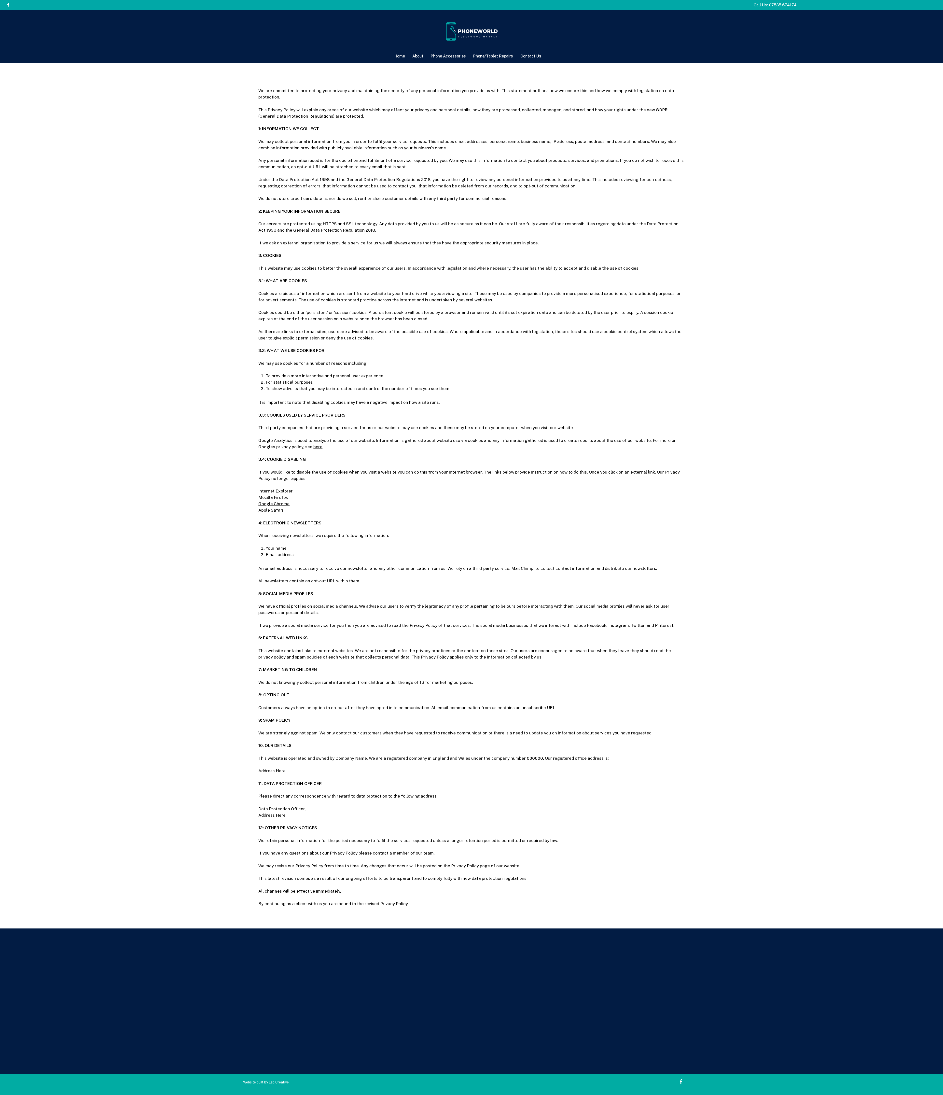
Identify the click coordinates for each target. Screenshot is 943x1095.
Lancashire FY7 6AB (696, 1026)
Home (508, 987)
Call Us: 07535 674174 (775, 5)
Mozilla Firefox (273, 497)
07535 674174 (694, 994)
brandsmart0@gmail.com (713, 1000)
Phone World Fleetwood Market (707, 1013)
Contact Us (513, 1013)
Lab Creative (279, 1082)
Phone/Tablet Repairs (523, 1006)
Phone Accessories (521, 1000)
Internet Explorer (275, 491)
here (317, 446)
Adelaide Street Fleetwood (702, 1019)
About (508, 994)
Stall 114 (702, 1006)
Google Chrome (274, 503)
